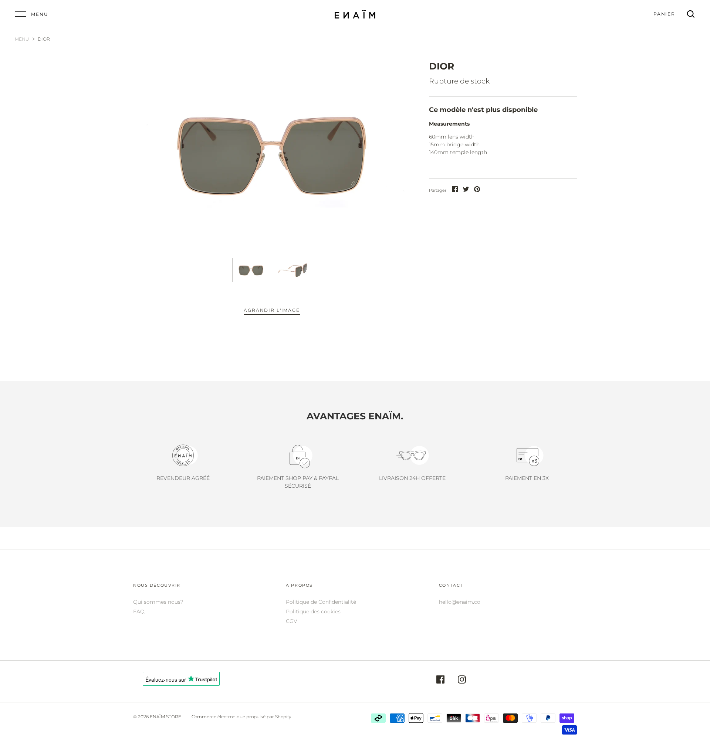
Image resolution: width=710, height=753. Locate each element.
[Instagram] (462, 680)
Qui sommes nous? (158, 602)
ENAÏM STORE (165, 716)
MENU (22, 39)
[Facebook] (440, 680)
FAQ (139, 611)
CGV (291, 621)
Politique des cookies (313, 611)
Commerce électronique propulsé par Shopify (241, 716)
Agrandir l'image (272, 310)
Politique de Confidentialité (321, 602)
